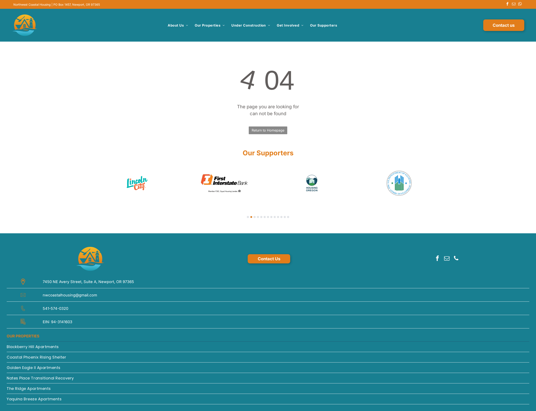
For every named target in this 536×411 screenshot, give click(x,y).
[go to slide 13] (288, 217)
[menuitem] (177, 25)
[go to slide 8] (271, 217)
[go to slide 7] (268, 217)
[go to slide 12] (285, 217)
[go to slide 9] (275, 217)
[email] (513, 4)
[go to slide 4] (258, 217)
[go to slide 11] (281, 217)
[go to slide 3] (254, 217)
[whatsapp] (520, 4)
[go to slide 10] (278, 217)
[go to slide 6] (264, 217)
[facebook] (507, 4)
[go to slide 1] (248, 217)
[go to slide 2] (251, 217)
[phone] (456, 259)
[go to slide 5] (261, 217)
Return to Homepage (268, 130)
